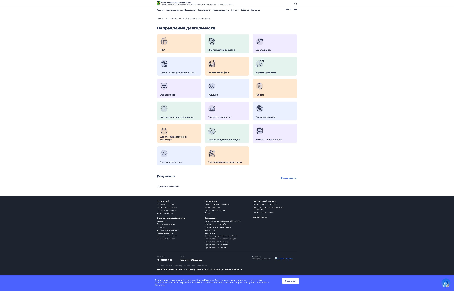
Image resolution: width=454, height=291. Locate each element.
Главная (160, 10)
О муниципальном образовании (180, 10)
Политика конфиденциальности (261, 258)
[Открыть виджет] (445, 282)
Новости (235, 10)
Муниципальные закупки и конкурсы (221, 239)
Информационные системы (217, 242)
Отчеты (208, 213)
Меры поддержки (220, 10)
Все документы (289, 178)
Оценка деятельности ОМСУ (265, 204)
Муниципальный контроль (216, 245)
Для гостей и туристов (167, 236)
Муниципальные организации (218, 227)
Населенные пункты (166, 239)
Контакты (255, 10)
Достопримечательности (168, 230)
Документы (210, 230)
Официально (210, 218)
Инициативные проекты (263, 212)
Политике (160, 285)
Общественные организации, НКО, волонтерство (268, 208)
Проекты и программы (215, 210)
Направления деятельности (217, 204)
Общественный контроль (264, 201)
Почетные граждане (166, 224)
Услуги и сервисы (165, 213)
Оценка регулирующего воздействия (221, 236)
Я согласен (290, 281)
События (245, 10)
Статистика (210, 233)
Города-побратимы (165, 233)
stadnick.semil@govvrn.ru (191, 260)
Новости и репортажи (167, 207)
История (161, 227)
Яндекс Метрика (204, 280)
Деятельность (204, 10)
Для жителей (163, 201)
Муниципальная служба (215, 224)
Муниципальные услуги (215, 248)
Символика (162, 221)
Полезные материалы (166, 210)
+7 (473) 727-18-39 (164, 260)
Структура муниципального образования (223, 221)
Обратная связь (260, 217)
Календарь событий (166, 204)
